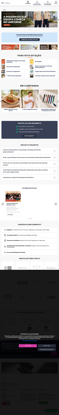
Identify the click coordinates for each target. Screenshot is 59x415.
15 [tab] (41, 115)
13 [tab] (37, 115)
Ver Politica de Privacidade (29, 340)
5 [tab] (20, 115)
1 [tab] (28, 29)
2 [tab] (30, 29)
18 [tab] (48, 115)
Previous (0, 19)
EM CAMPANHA (29, 86)
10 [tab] (30, 115)
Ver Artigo (10, 214)
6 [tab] (22, 115)
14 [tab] (39, 115)
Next (58, 19)
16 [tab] (43, 115)
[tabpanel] (29, 19)
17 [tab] (45, 115)
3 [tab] (15, 115)
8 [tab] (26, 115)
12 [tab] (35, 115)
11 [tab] (32, 115)
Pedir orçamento (29, 136)
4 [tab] (17, 115)
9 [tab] (28, 115)
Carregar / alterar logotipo (29, 39)
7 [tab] (24, 115)
